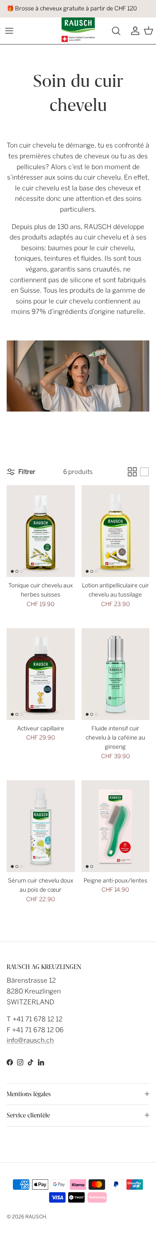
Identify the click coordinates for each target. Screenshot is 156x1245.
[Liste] (144, 472)
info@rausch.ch (30, 1040)
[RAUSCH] (78, 29)
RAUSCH (35, 1217)
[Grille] (132, 472)
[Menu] (9, 31)
